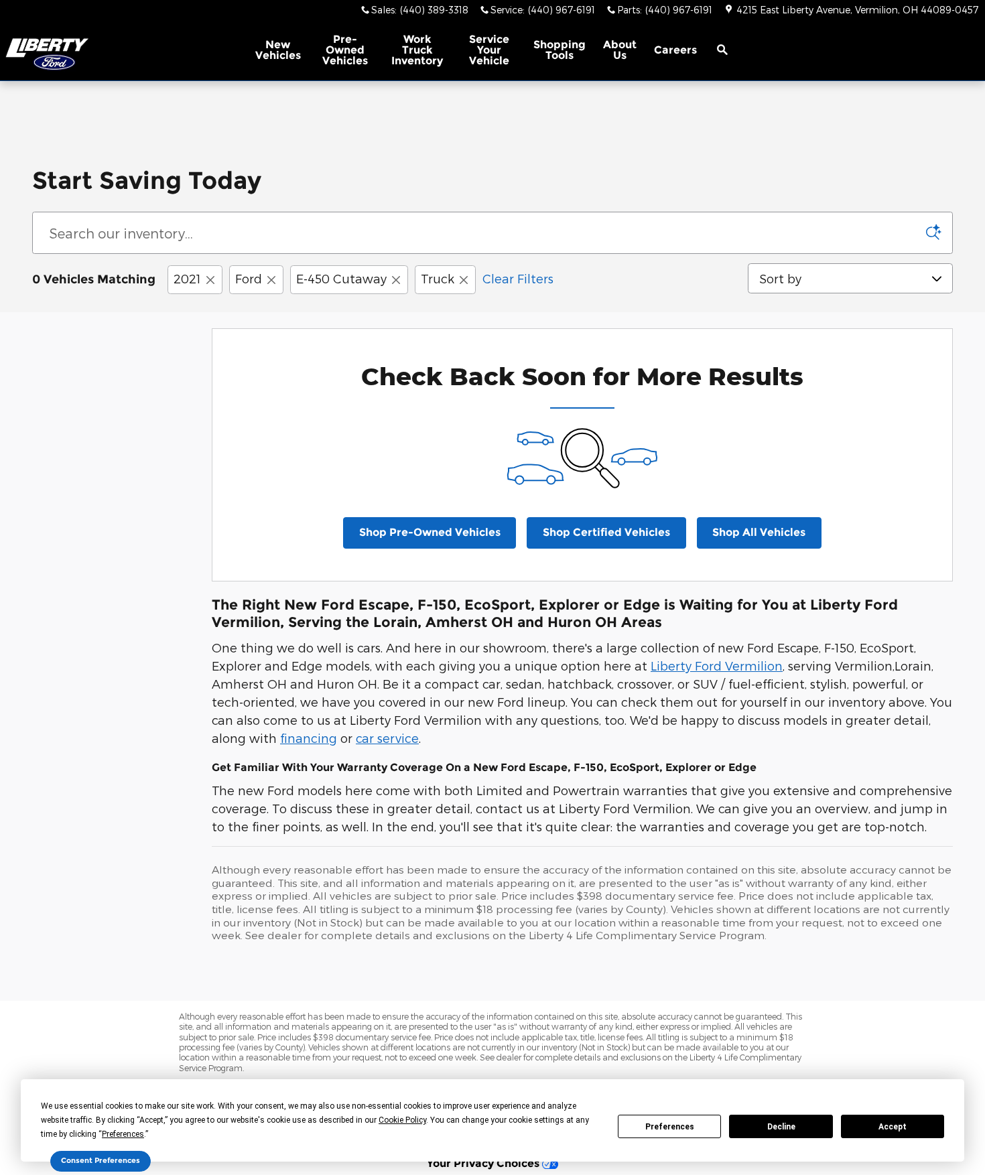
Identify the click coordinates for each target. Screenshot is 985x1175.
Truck (437, 278)
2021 (187, 278)
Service (489, 50)
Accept (892, 1126)
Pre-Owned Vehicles (345, 50)
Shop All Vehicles (758, 532)
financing (308, 738)
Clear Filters (517, 278)
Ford (248, 278)
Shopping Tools (559, 50)
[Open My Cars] (753, 50)
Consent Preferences (100, 1160)
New (278, 50)
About (620, 50)
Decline (781, 1126)
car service (387, 738)
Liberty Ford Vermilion (717, 666)
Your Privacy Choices (484, 1163)
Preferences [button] (123, 1134)
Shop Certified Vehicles (606, 532)
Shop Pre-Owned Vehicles (430, 532)
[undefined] (492, 106)
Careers (675, 50)
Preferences (669, 1126)
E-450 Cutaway (341, 278)
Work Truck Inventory (417, 50)
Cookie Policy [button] (402, 1120)
